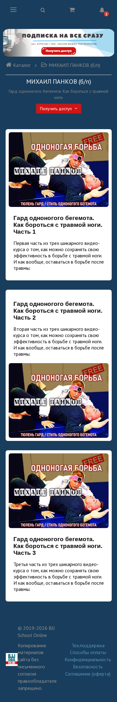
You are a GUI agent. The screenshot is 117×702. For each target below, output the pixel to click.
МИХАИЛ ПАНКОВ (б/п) (74, 65)
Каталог (22, 65)
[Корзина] (72, 10)
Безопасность (88, 666)
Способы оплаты (88, 652)
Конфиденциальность (88, 659)
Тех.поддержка (88, 645)
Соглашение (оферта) (87, 674)
